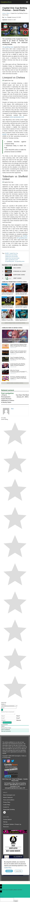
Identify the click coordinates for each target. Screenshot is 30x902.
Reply (2, 896)
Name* (18, 716)
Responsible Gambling (9, 809)
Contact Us (6, 807)
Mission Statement (8, 797)
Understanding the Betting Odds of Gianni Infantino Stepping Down (17, 364)
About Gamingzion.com (9, 795)
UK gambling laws (9, 261)
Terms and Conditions (8, 799)
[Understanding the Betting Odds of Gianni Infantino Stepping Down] (5, 365)
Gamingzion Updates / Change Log (12, 824)
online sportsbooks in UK (11, 259)
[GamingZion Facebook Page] (4, 760)
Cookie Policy (6, 804)
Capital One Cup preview (11, 256)
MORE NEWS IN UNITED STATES (15, 383)
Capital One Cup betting (11, 254)
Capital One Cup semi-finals (12, 258)
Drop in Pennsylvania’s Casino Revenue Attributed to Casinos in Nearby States (7, 398)
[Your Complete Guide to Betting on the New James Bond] (5, 359)
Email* (18, 718)
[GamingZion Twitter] (13, 760)
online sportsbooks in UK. (17, 117)
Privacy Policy (6, 802)
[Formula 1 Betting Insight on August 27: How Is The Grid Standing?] (5, 378)
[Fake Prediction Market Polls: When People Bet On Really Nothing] (5, 346)
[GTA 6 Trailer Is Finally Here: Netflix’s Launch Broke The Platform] (5, 352)
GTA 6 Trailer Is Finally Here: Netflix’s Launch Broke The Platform (18, 351)
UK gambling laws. (22, 238)
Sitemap (5, 821)
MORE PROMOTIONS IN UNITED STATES (15, 323)
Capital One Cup (14, 253)
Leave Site (18, 871)
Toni (6, 17)
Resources (6, 826)
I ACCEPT (9, 871)
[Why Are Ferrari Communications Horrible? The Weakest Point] (5, 372)
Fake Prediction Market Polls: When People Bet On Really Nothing (18, 345)
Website (18, 720)
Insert (15, 901)
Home (3, 13)
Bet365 (4, 134)
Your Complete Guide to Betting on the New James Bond (17, 358)
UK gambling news (7, 47)
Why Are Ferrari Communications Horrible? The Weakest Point (19, 371)
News (8, 13)
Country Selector (7, 819)
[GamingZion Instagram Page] (8, 760)
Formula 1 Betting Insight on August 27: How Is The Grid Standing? (18, 377)
